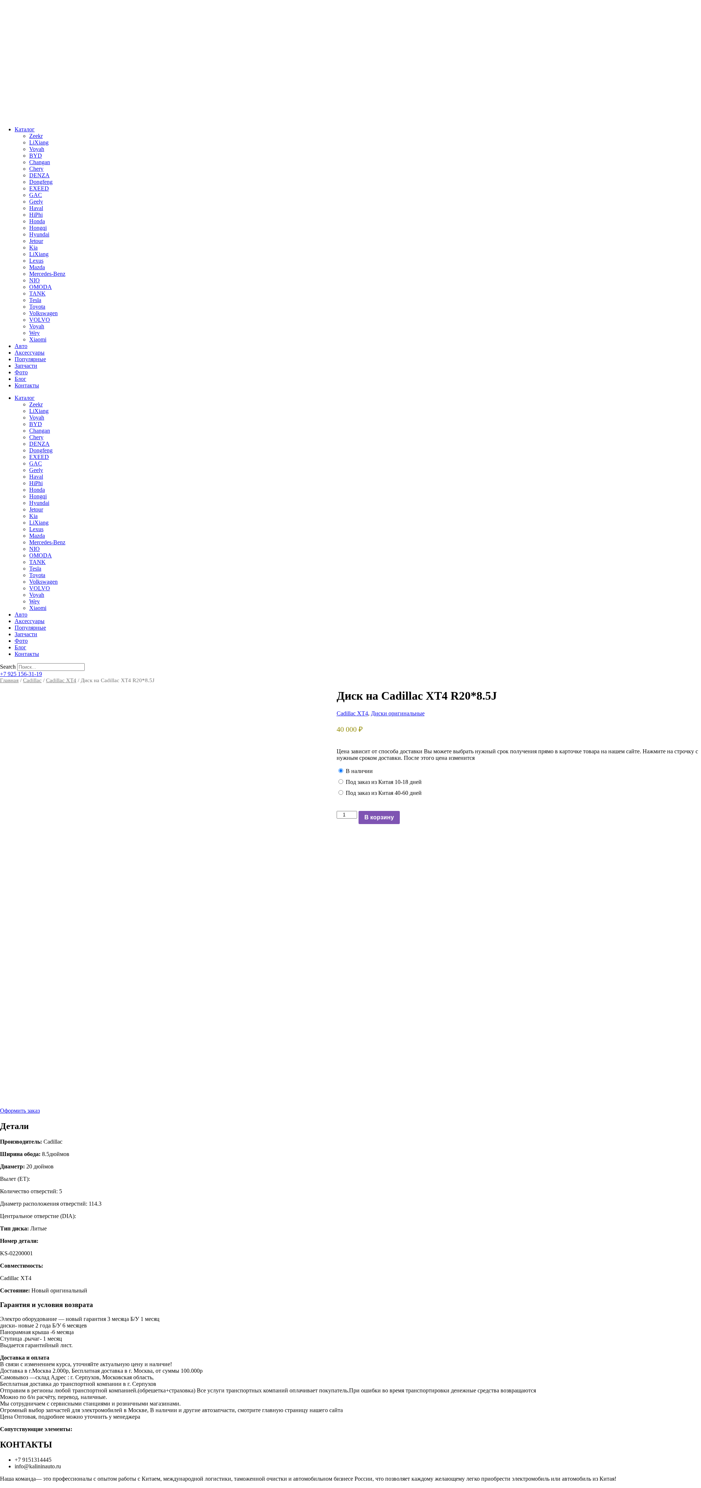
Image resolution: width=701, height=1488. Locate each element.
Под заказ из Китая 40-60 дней (384, 793)
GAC (35, 195)
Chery (36, 169)
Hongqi (38, 228)
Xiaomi (37, 339)
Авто (21, 346)
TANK (37, 293)
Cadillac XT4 (61, 680)
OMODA (40, 287)
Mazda (37, 267)
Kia (33, 247)
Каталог (25, 129)
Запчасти (26, 366)
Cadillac (32, 680)
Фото (21, 372)
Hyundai (39, 234)
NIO (34, 280)
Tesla (35, 300)
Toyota (37, 307)
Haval (36, 208)
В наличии (359, 771)
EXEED (39, 188)
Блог (20, 379)
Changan (39, 162)
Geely (36, 201)
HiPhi (36, 215)
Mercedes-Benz (47, 274)
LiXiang (39, 142)
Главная (9, 680)
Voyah (36, 149)
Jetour (36, 241)
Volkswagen (43, 313)
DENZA (39, 175)
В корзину (379, 817)
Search (8, 667)
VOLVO (39, 320)
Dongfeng (41, 182)
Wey (34, 333)
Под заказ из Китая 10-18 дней (384, 782)
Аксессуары (30, 352)
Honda (37, 221)
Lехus (36, 261)
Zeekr (36, 136)
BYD (35, 155)
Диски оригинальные (398, 713)
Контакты (27, 385)
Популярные (30, 359)
